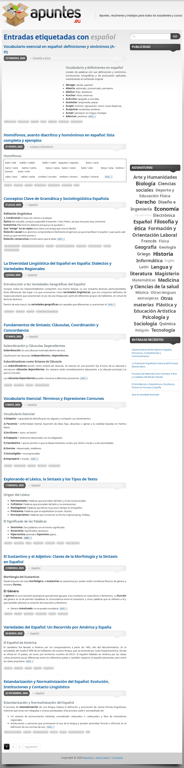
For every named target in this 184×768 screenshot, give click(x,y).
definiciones (10, 121)
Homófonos (40, 185)
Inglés (169, 260)
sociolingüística (11, 249)
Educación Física (143, 215)
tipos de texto (72, 542)
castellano (9, 311)
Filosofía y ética (42, 58)
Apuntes (88, 757)
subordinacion (42, 385)
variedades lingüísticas (47, 311)
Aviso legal (102, 757)
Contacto (117, 757)
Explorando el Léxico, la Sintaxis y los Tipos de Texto (50, 479)
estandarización (40, 731)
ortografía (67, 185)
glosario (32, 465)
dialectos (20, 311)
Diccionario (23, 121)
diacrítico (18, 185)
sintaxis (107, 245)
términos (42, 465)
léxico (43, 121)
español (34, 121)
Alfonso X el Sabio (12, 731)
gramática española (65, 245)
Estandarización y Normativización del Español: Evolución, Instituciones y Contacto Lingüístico (56, 684)
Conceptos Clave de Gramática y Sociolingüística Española (56, 198)
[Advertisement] (34, 91)
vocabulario (76, 121)
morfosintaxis (94, 245)
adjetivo (8, 613)
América (8, 668)
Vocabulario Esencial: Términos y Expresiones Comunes (54, 398)
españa (28, 668)
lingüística (81, 245)
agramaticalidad (12, 245)
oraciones (50, 542)
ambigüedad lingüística (33, 245)
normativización (76, 731)
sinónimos (64, 121)
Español (33, 204)
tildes (76, 185)
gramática (19, 385)
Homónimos (54, 185)
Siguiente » (31, 746)
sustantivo (63, 613)
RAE (88, 731)
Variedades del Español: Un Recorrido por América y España (57, 627)
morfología (41, 613)
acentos (8, 185)
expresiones (20, 465)
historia (54, 731)
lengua (63, 731)
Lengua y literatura (41, 146)
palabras (53, 121)
